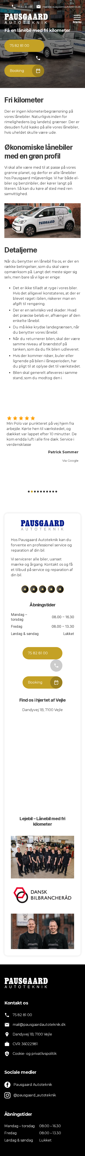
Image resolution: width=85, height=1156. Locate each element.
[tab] (29, 491)
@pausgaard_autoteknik (35, 1095)
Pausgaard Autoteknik (33, 1085)
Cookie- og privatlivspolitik (34, 1054)
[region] (42, 443)
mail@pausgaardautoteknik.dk (61, 6)
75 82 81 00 (25, 6)
